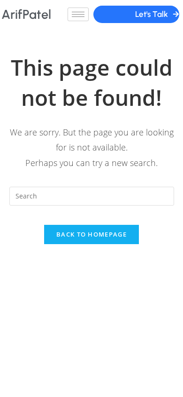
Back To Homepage (91, 234)
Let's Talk (151, 14)
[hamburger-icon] (78, 14)
